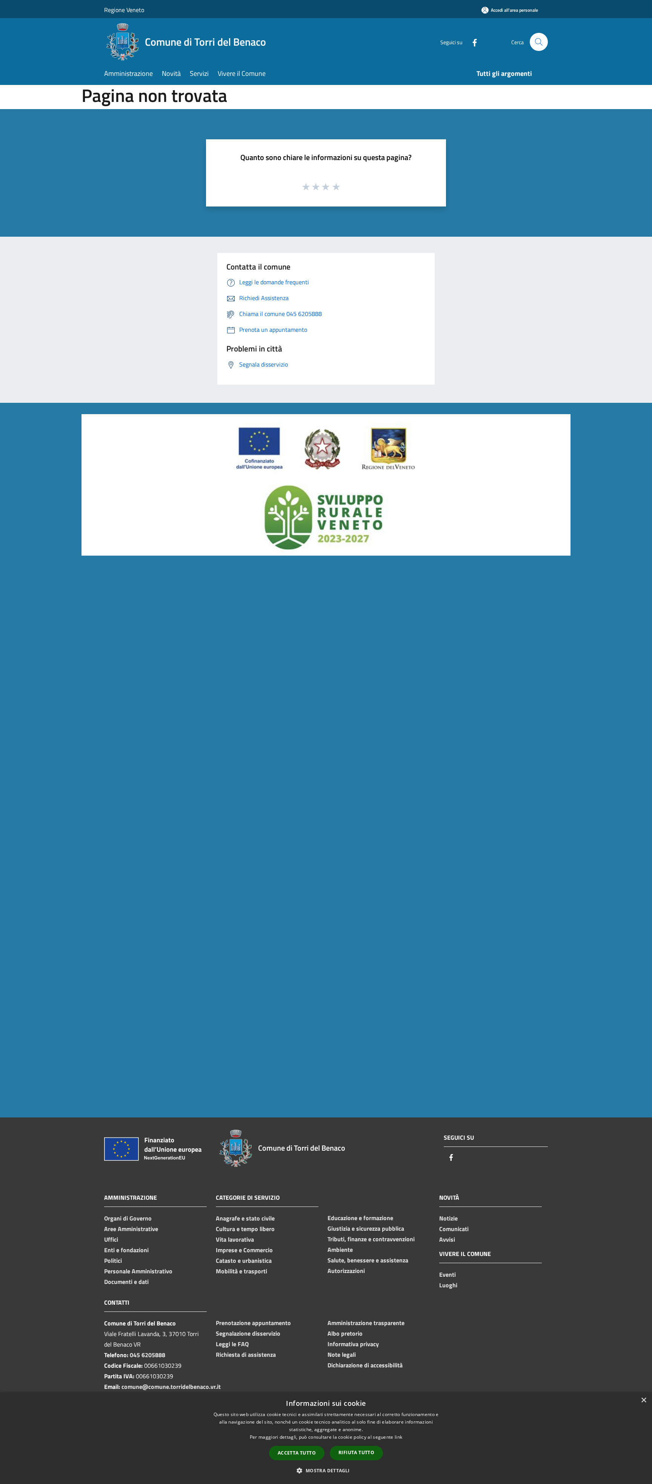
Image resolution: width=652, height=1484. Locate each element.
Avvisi (447, 1239)
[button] (325, 1470)
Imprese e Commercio (244, 1249)
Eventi (447, 1274)
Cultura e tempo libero (245, 1228)
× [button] (643, 1400)
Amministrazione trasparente (366, 1322)
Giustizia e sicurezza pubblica (366, 1228)
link (398, 1437)
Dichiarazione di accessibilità (365, 1365)
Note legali (342, 1354)
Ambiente (340, 1249)
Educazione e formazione (360, 1217)
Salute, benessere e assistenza (368, 1260)
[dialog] (326, 1438)
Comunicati (454, 1228)
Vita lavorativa (235, 1239)
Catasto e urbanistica (244, 1260)
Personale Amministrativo (138, 1271)
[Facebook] (471, 42)
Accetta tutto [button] (297, 1453)
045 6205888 (147, 1354)
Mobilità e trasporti (241, 1271)
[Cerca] (539, 42)
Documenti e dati (126, 1281)
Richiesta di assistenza (246, 1354)
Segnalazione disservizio (248, 1333)
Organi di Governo (128, 1218)
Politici (113, 1260)
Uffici (111, 1239)
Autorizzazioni (346, 1270)
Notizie (448, 1218)
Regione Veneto (124, 9)
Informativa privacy (353, 1343)
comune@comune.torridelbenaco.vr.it (171, 1386)
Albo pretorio (345, 1333)
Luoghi (448, 1285)
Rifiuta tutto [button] (356, 1452)
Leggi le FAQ (232, 1343)
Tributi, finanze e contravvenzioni (371, 1239)
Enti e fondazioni (126, 1249)
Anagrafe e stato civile (245, 1218)
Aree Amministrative (131, 1228)
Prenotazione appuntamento (253, 1322)
